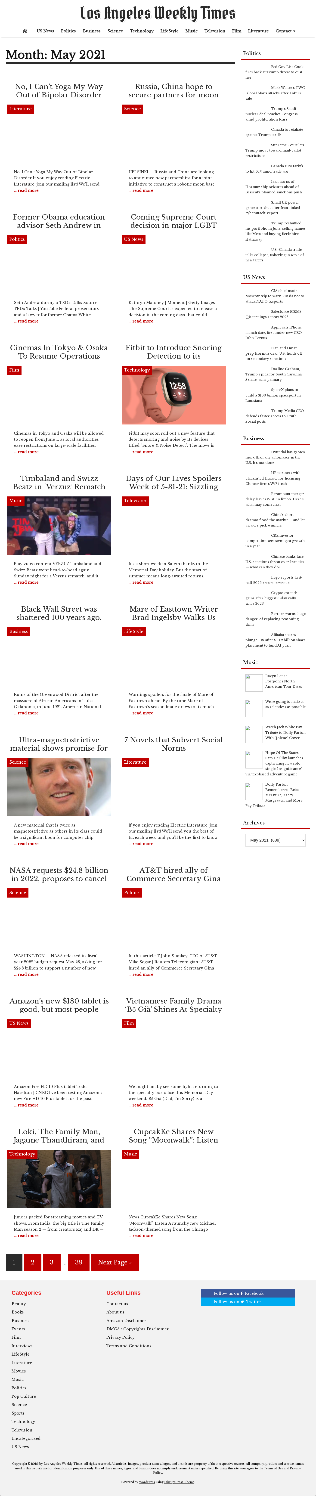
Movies (19, 1371)
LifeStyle (170, 31)
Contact (284, 31)
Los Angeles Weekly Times (158, 13)
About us (115, 1312)
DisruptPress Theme (179, 1482)
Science (115, 31)
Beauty (19, 1303)
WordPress (147, 1482)
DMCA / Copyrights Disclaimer (137, 1329)
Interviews (22, 1346)
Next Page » (115, 1262)
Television (214, 31)
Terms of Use (273, 1468)
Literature (258, 31)
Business (92, 31)
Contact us (117, 1303)
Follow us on (238, 1293)
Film (236, 31)
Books (18, 1312)
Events (18, 1329)
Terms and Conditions (128, 1346)
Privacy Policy (120, 1337)
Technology (142, 31)
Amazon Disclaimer (126, 1320)
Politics (68, 31)
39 (79, 1262)
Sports (18, 1413)
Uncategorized (26, 1438)
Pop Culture (24, 1396)
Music (192, 31)
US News (45, 31)
